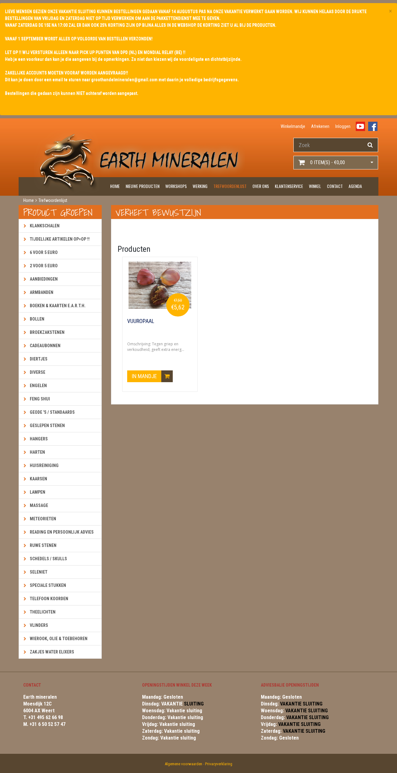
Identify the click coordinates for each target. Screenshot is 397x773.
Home (115, 186)
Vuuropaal (140, 321)
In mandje (145, 376)
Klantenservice (289, 186)
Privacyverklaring (218, 764)
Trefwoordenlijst (230, 186)
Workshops (176, 186)
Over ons (260, 186)
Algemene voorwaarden (183, 764)
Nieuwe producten (142, 186)
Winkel (315, 186)
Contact (335, 186)
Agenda (355, 186)
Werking (200, 186)
